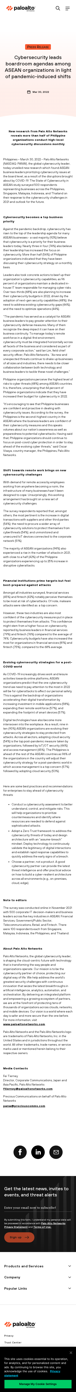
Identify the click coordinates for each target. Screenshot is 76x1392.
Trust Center (12, 1342)
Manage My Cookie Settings (38, 1384)
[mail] (56, 1152)
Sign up (16, 1237)
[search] (58, 8)
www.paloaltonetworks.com (24, 1024)
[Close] (71, 1352)
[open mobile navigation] (67, 8)
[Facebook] (20, 1152)
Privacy (8, 1335)
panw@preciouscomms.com (24, 1106)
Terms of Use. (42, 1226)
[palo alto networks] (20, 8)
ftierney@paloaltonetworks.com (28, 1088)
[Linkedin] (38, 1152)
